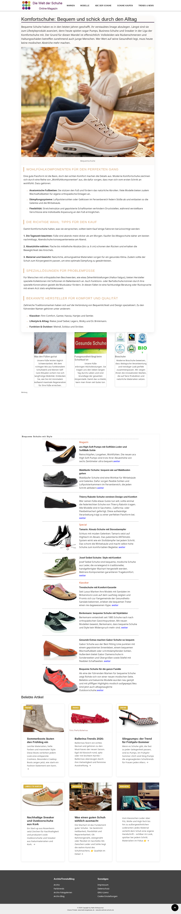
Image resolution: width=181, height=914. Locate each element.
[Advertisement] (90, 414)
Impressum (103, 884)
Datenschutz (103, 888)
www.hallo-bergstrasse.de (86, 910)
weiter (116, 461)
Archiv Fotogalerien (63, 892)
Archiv (57, 884)
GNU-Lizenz (103, 892)
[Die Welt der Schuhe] (42, 5)
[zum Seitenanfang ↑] (174, 907)
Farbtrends (59, 888)
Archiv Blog (59, 896)
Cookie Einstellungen (108, 896)
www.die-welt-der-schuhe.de (105, 910)
